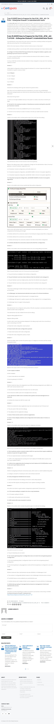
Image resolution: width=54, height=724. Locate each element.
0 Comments (46, 602)
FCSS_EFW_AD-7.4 (35, 602)
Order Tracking (40, 683)
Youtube (9, 712)
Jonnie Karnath (14, 601)
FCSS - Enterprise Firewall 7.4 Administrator (20, 602)
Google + (18, 604)
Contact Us (39, 681)
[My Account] (47, 8)
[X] (50, 4)
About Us (39, 678)
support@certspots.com (6, 705)
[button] (2, 8)
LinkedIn (16, 604)
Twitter (15, 604)
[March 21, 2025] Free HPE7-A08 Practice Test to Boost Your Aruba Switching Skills (46, 648)
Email (20, 604)
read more (7, 663)
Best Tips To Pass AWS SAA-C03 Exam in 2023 (28, 647)
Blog (22, 601)
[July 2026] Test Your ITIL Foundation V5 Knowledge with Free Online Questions (26, 694)
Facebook (13, 604)
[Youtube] (52, 4)
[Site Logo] (10, 8)
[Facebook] (48, 4)
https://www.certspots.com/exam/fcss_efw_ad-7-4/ (19, 595)
